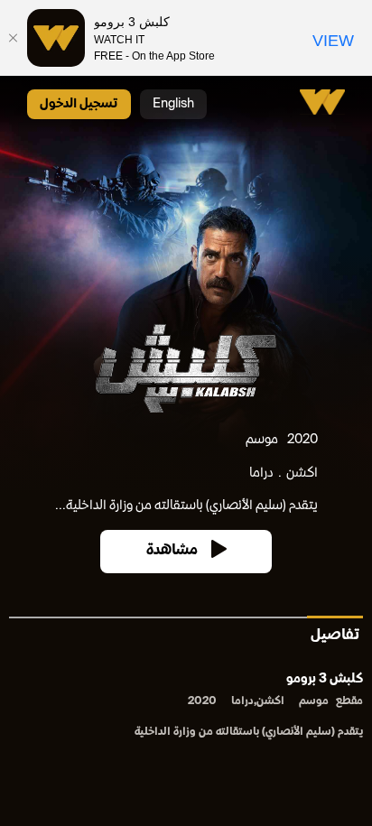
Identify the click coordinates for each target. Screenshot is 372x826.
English (173, 104)
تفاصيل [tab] (335, 636)
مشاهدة (172, 551)
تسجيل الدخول (79, 104)
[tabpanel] (186, 707)
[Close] (13, 37)
